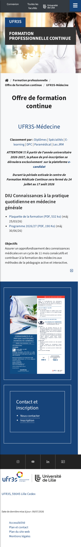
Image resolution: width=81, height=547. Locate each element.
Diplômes (40, 139)
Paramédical (42, 144)
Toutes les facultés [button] (32, 6)
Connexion (13, 4)
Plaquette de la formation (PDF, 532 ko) (35, 216)
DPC (29, 144)
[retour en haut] (71, 270)
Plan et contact (18, 527)
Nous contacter (30, 416)
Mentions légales (19, 536)
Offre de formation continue (23, 85)
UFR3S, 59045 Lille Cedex (19, 494)
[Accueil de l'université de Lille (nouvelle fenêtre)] (50, 6)
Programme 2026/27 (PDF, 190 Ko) (32, 226)
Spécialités (56, 139)
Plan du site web (19, 531)
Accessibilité (17, 523)
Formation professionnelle (30, 80)
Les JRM (58, 144)
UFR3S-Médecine (57, 85)
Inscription (27, 420)
